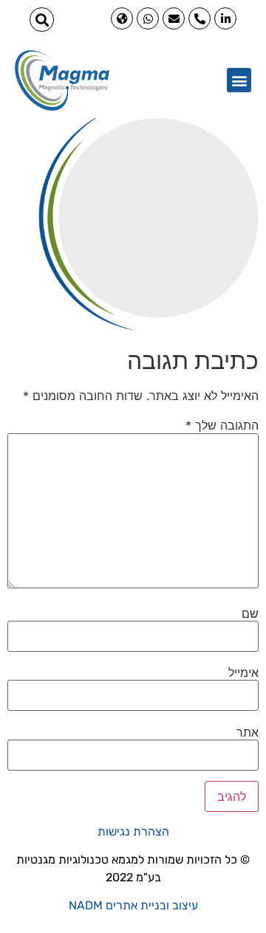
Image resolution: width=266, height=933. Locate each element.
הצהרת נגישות (133, 831)
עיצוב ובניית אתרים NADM (133, 905)
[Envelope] (174, 18)
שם (250, 613)
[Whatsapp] (148, 18)
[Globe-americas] (122, 18)
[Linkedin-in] (225, 18)
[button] (42, 19)
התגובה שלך (222, 425)
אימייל (243, 672)
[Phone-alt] (199, 18)
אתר (247, 732)
